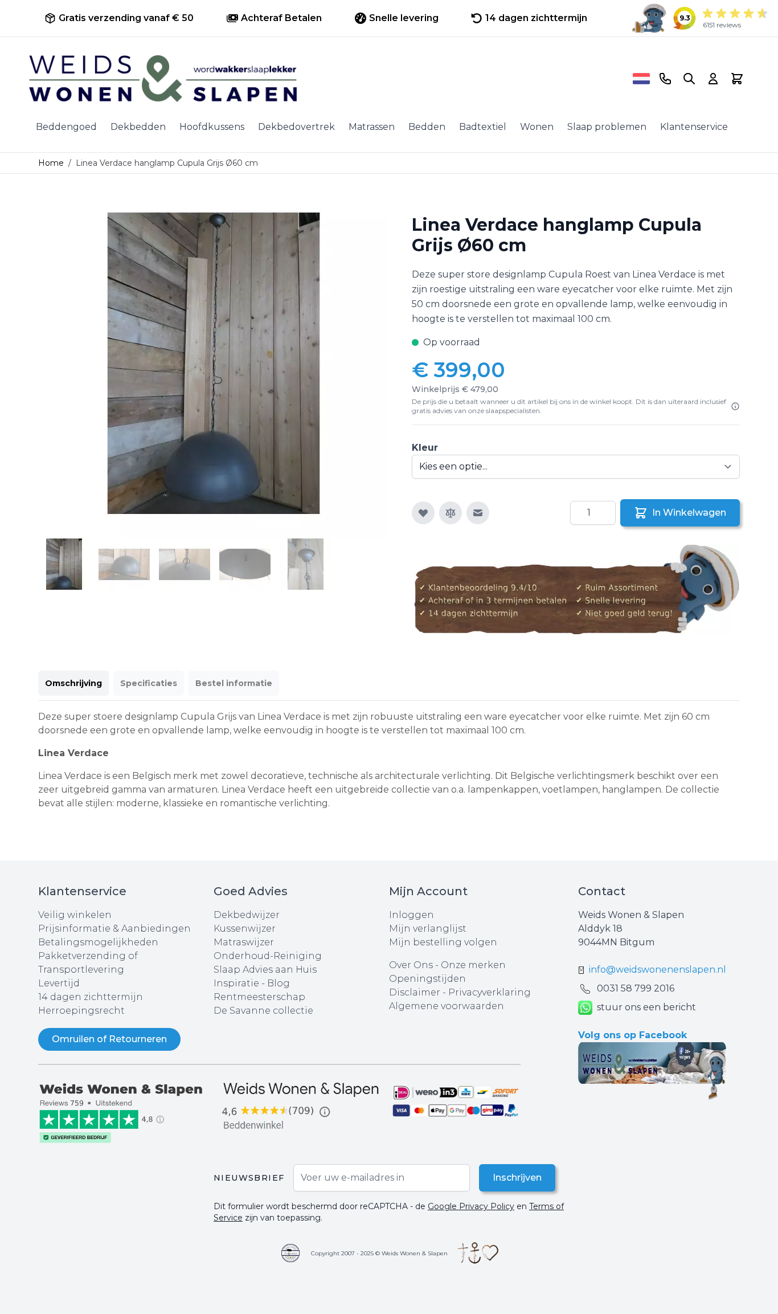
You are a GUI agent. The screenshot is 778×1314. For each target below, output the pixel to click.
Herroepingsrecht (81, 1010)
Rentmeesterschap (259, 996)
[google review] (301, 1106)
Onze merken (473, 965)
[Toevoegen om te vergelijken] (450, 512)
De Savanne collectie (263, 1010)
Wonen (537, 126)
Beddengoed (66, 126)
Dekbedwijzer (247, 914)
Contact (601, 891)
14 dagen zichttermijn (90, 996)
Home (51, 163)
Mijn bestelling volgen (443, 942)
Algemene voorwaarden (446, 1006)
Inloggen (411, 914)
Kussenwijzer (245, 928)
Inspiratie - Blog (252, 983)
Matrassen (372, 126)
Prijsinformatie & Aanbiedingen (114, 928)
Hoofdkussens (211, 126)
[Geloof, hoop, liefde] (478, 1253)
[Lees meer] (735, 406)
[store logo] (327, 78)
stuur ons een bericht (646, 1007)
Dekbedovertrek (296, 126)
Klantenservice (694, 126)
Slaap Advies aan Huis (265, 969)
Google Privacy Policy (471, 1206)
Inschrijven (517, 1177)
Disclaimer (416, 992)
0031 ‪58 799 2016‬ (635, 988)
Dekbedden (138, 126)
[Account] (713, 79)
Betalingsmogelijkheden (98, 942)
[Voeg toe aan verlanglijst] (423, 512)
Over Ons (411, 965)
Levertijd (59, 983)
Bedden (426, 126)
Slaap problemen (606, 126)
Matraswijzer (244, 942)
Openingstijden (427, 978)
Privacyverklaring (489, 992)
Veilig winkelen (75, 914)
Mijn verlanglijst (427, 928)
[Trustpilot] (126, 1112)
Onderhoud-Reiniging (268, 955)
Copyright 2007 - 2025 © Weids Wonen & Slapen (379, 1253)
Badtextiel (482, 126)
